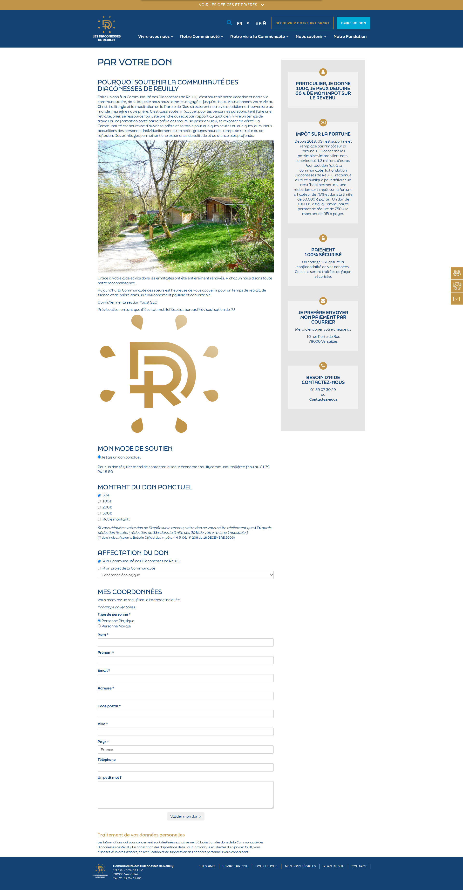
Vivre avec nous (154, 36)
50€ (105, 495)
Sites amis (207, 866)
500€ (107, 513)
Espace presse (235, 866)
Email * (104, 670)
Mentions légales (300, 866)
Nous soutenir (310, 36)
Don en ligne (267, 866)
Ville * (103, 724)
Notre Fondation (350, 36)
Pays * (103, 741)
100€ (107, 501)
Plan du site (333, 866)
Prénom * (106, 652)
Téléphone (107, 759)
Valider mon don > (185, 816)
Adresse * (106, 688)
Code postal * (109, 706)
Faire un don (353, 23)
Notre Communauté (200, 36)
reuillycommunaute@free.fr (224, 467)
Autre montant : (116, 519)
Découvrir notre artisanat (302, 23)
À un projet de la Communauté (128, 568)
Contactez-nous (323, 399)
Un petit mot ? (110, 777)
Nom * (103, 634)
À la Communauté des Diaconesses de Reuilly (141, 561)
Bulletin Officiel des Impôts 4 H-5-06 (159, 537)
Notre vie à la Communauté (258, 36)
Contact (359, 866)
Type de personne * (114, 614)
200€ (107, 507)
